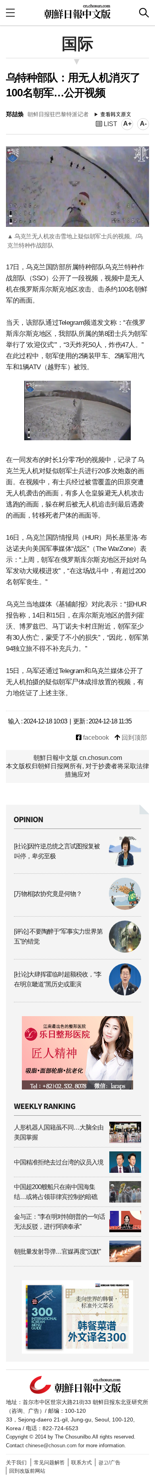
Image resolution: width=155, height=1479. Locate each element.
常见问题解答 (49, 1463)
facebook (95, 737)
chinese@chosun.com (51, 1445)
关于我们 (16, 1463)
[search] (144, 12)
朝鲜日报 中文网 (77, 11)
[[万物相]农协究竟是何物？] (77, 907)
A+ (127, 123)
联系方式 (81, 1463)
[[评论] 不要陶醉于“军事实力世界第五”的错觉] (77, 950)
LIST (109, 124)
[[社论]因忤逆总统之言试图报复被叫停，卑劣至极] (77, 864)
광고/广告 (109, 1463)
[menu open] (10, 12)
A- (143, 123)
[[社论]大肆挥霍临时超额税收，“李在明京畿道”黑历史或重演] (77, 993)
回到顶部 (133, 737)
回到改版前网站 (27, 1471)
